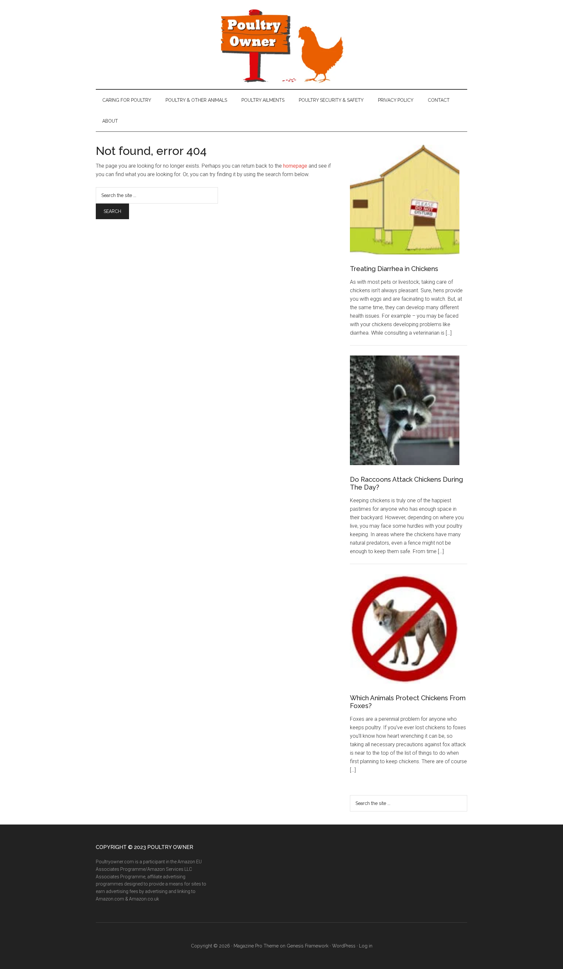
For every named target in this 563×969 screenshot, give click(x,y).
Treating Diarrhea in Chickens (394, 269)
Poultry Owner (281, 44)
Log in (365, 945)
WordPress (343, 945)
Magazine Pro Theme (256, 945)
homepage (295, 166)
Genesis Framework (307, 945)
